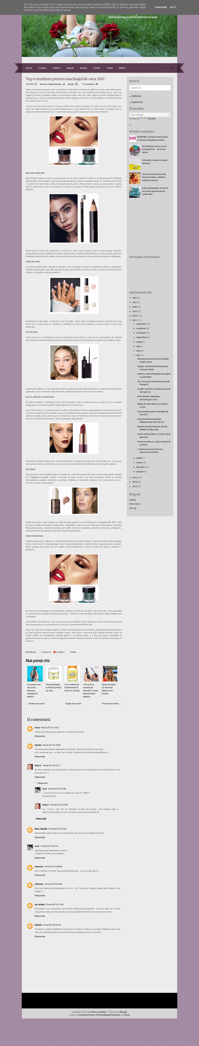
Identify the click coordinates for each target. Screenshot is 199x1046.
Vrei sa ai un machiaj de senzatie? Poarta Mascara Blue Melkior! (90, 690)
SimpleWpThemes (87, 1015)
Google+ (60, 652)
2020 (134, 307)
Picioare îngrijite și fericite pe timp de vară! (53, 687)
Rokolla (38, 925)
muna (37, 727)
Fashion (57, 68)
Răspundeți (40, 736)
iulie (138, 346)
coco (44, 789)
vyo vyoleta (40, 904)
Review (83, 68)
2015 (134, 482)
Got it (173, 7)
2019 (134, 311)
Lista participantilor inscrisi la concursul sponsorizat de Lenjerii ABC (155, 191)
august (139, 342)
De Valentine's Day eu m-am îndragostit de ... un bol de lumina (154, 149)
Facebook (46, 652)
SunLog (132, 508)
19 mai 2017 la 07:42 (57, 789)
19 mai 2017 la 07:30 (57, 829)
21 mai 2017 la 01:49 (51, 925)
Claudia (38, 745)
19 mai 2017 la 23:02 (59, 805)
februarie (140, 467)
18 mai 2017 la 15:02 (50, 727)
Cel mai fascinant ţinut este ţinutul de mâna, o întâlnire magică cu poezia (154, 177)
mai (138, 355)
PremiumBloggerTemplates (108, 1015)
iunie (138, 351)
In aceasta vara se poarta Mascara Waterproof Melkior (34, 690)
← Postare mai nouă (35, 703)
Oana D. (38, 765)
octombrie (141, 333)
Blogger (123, 1012)
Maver (127, 1015)
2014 (134, 486)
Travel (109, 68)
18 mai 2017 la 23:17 (51, 765)
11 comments (88, 84)
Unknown (39, 866)
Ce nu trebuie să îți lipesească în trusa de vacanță (72, 687)
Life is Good (134, 504)
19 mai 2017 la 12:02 (55, 904)
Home (29, 68)
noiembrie (141, 328)
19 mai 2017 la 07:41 (49, 846)
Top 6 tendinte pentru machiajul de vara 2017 (65, 79)
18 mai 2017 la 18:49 (51, 745)
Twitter (73, 652)
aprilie (139, 458)
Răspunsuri (43, 783)
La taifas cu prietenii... (98, 1012)
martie (139, 462)
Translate (151, 118)
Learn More (161, 7)
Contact (42, 68)
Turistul (132, 500)
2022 (134, 298)
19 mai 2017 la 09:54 (53, 884)
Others (122, 68)
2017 (134, 320)
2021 (134, 302)
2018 (134, 316)
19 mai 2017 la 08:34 (53, 866)
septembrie (141, 337)
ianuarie (140, 471)
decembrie (141, 324)
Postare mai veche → (111, 703)
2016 (134, 477)
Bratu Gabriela (41, 829)
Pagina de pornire (73, 703)
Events (96, 68)
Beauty (70, 68)
